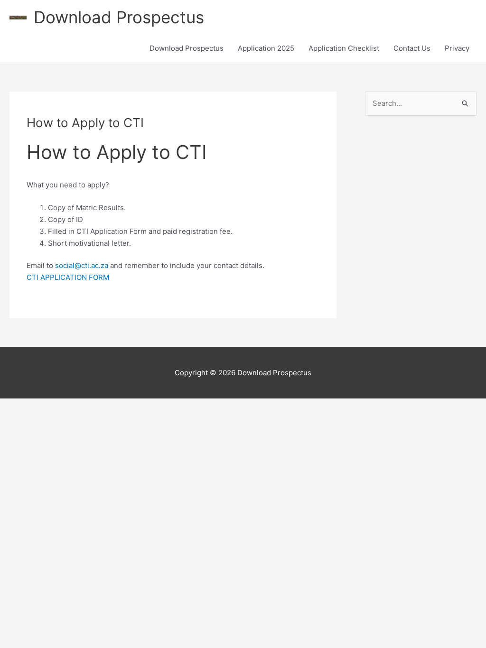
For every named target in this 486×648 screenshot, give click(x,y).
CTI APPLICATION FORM (68, 277)
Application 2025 (266, 48)
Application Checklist (343, 48)
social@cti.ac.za (81, 265)
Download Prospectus (119, 17)
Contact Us (411, 48)
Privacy (457, 48)
